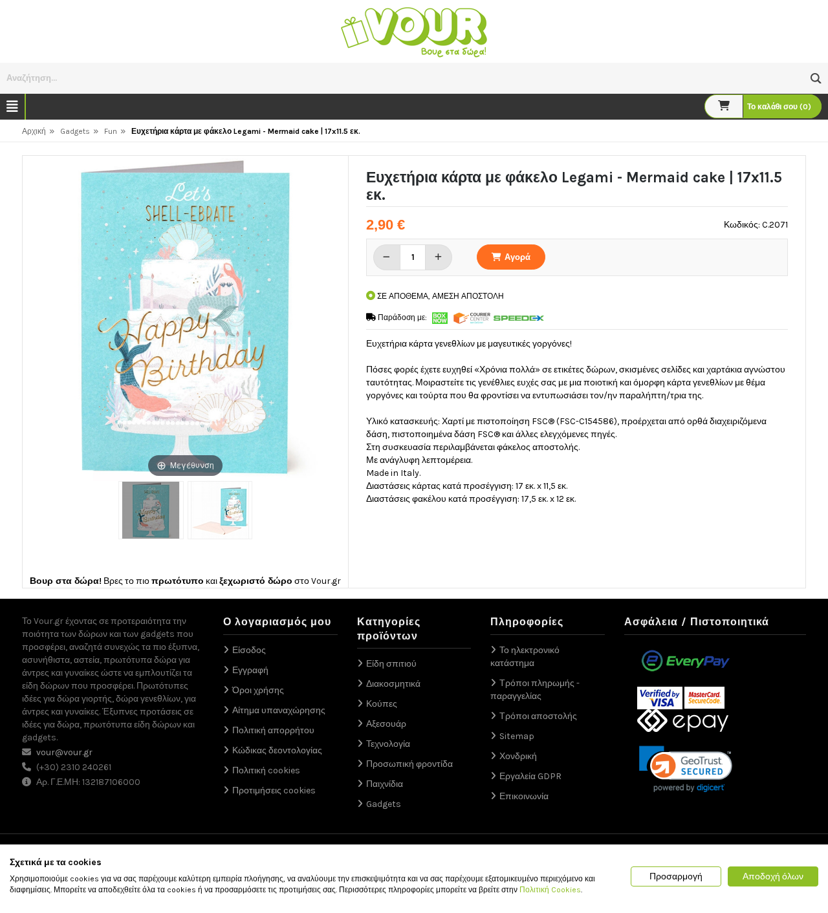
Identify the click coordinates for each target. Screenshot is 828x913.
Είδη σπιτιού (391, 663)
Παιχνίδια (384, 784)
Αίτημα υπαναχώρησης (278, 710)
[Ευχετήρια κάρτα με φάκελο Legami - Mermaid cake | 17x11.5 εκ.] (150, 510)
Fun (110, 131)
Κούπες (381, 703)
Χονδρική (518, 756)
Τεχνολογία (388, 743)
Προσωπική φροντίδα (409, 763)
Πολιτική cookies (266, 770)
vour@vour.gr (64, 752)
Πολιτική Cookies (550, 889)
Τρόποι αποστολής (538, 716)
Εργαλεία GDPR (530, 776)
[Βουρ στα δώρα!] (414, 30)
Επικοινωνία (524, 796)
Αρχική (34, 131)
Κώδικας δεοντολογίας (277, 750)
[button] (816, 78)
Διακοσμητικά (393, 683)
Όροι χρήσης (258, 690)
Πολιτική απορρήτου (273, 730)
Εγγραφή (250, 670)
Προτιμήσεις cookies (274, 790)
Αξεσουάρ (386, 723)
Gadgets (75, 131)
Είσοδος (249, 650)
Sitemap (516, 736)
